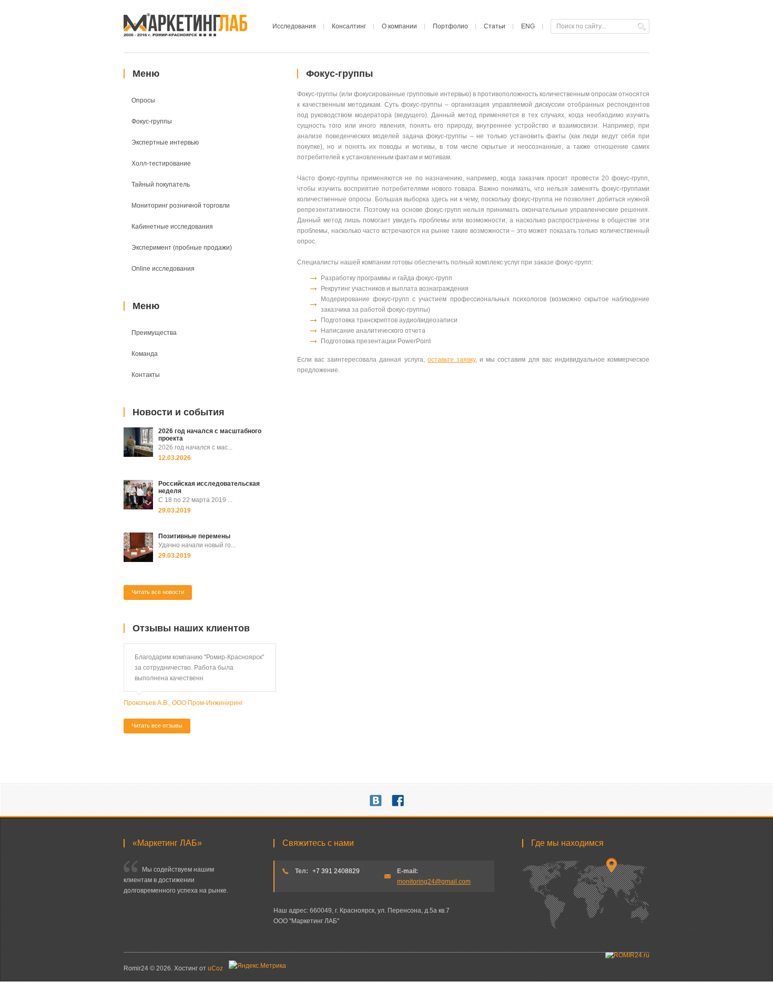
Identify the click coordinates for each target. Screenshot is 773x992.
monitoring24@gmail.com (434, 881)
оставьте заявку (451, 359)
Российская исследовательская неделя (209, 487)
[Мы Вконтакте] (375, 799)
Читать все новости (157, 592)
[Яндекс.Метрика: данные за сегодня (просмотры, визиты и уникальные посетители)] (257, 965)
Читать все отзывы (156, 725)
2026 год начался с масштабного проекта (209, 434)
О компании (399, 26)
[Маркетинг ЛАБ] (185, 34)
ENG (528, 26)
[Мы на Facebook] (398, 799)
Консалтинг (349, 26)
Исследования (294, 26)
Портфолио (450, 26)
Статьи (494, 26)
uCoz (215, 968)
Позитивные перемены (194, 536)
